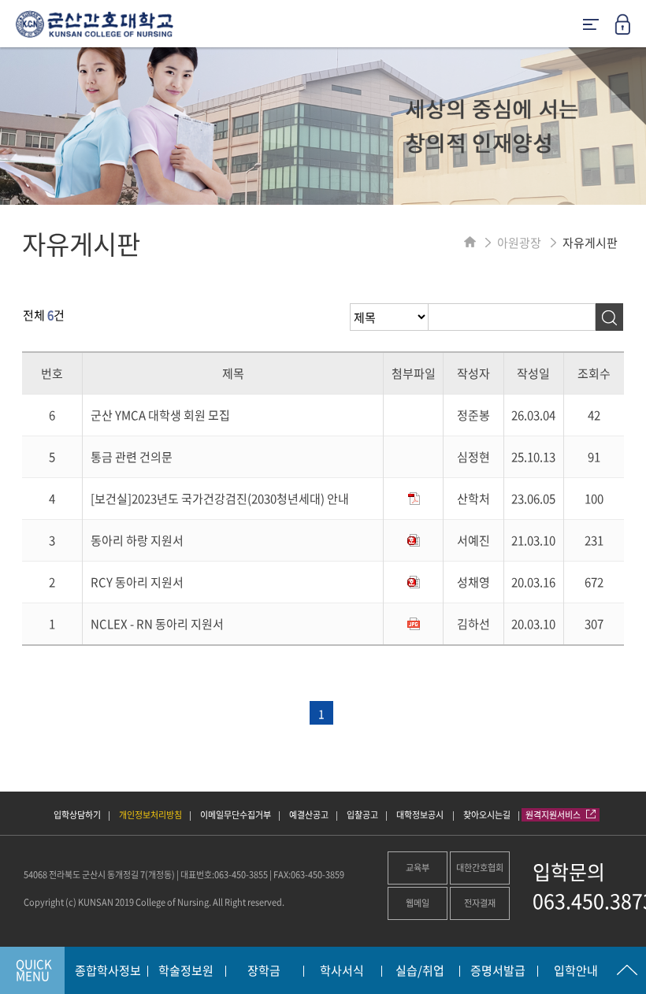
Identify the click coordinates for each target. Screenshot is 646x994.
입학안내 (576, 971)
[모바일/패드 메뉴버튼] (591, 25)
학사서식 (342, 971)
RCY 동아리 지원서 (137, 582)
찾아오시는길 (486, 815)
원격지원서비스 (553, 815)
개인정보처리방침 (150, 815)
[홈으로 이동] (470, 242)
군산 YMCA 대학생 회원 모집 (160, 415)
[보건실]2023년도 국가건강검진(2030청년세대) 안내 (220, 498)
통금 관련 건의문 (132, 456)
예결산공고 (309, 815)
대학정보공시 (420, 815)
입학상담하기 (77, 815)
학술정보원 (185, 971)
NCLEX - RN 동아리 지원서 (157, 623)
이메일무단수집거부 (235, 815)
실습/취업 (419, 971)
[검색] (609, 317)
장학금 (263, 971)
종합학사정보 (108, 971)
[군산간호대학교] (86, 29)
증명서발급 (497, 971)
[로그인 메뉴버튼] (630, 29)
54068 (35, 874)
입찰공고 (362, 815)
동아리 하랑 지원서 (137, 540)
